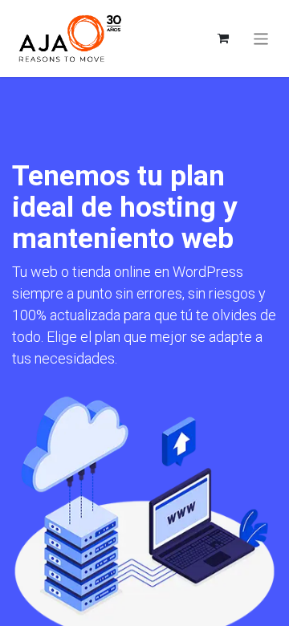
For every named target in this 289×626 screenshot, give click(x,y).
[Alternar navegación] (261, 38)
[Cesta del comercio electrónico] (223, 38)
